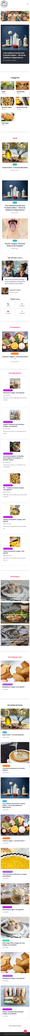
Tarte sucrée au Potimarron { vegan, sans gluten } (14, 54)
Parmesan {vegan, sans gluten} (13, 393)
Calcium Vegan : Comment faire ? (13, 841)
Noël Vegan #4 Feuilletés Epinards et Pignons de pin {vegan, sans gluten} (15, 617)
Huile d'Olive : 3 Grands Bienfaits (15, 167)
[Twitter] (8, 304)
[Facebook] (22, 312)
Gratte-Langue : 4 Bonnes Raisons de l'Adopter (15, 245)
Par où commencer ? (15, 357)
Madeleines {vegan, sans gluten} (13, 978)
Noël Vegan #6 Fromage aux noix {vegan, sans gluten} (15, 595)
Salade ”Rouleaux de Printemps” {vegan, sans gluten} (14, 425)
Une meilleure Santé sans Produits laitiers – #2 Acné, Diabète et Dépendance (15, 208)
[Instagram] (22, 304)
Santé (3, 92)
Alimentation (21, 92)
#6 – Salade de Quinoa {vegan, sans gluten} (13, 489)
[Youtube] (8, 312)
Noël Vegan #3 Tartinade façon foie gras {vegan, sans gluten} (15, 640)
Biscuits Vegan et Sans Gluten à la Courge (13, 688)
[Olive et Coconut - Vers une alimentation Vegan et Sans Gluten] (4, 4)
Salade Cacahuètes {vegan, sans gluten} (14, 520)
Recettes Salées (7, 107)
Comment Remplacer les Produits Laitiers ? (13, 769)
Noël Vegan (5, 123)
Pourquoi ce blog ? (15, 290)
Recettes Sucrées (22, 107)
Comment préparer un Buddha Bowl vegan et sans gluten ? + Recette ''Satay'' (13, 458)
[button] (24, 42)
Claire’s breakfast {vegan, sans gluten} (13, 552)
